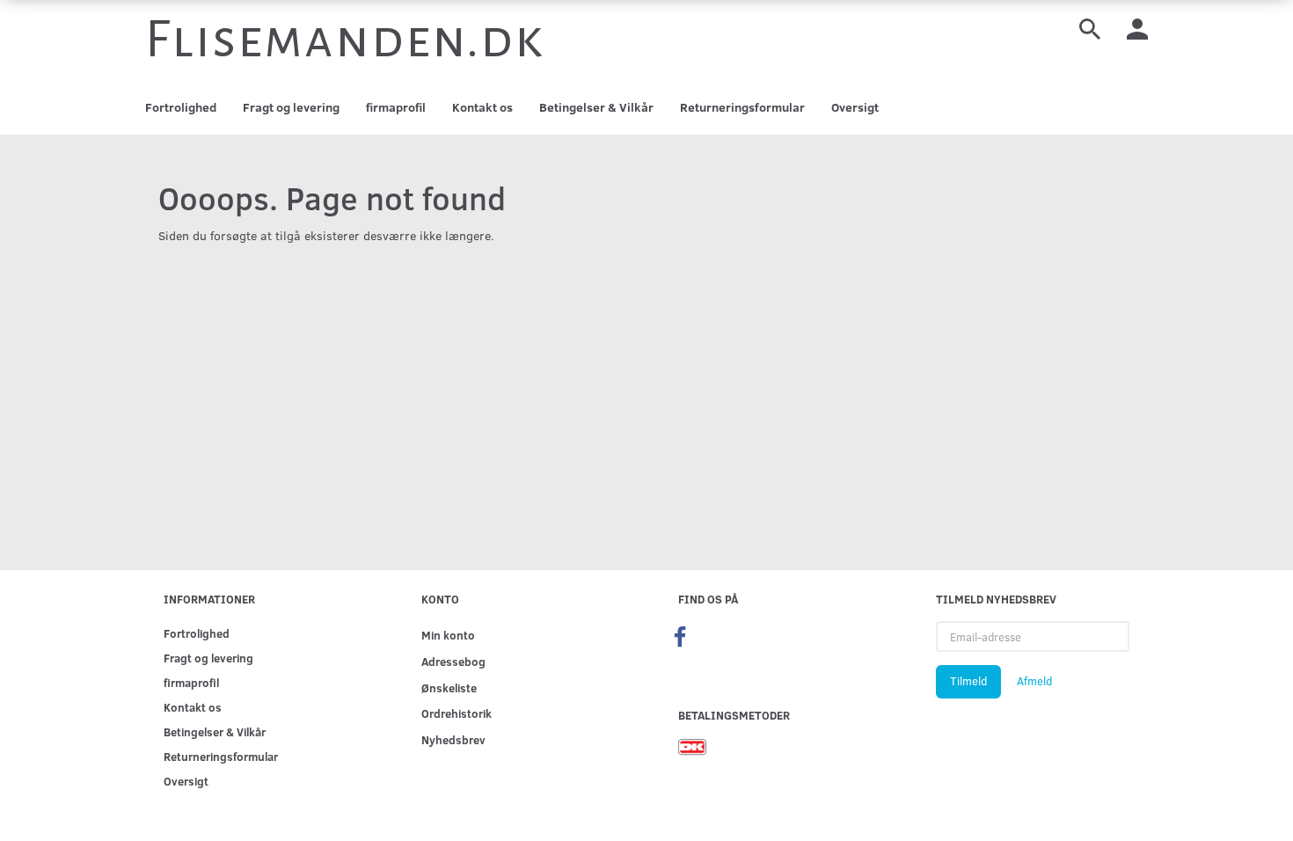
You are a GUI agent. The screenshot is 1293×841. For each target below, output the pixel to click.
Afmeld (1034, 681)
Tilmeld (968, 681)
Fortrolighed (180, 107)
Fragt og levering (291, 107)
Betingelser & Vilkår (596, 107)
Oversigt (855, 107)
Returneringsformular (742, 107)
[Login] (1137, 27)
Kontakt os (482, 107)
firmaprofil (396, 107)
